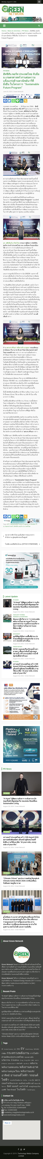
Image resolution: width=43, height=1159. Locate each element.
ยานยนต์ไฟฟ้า (19, 1075)
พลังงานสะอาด (29, 1067)
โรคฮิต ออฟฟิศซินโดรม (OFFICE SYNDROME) (21, 544)
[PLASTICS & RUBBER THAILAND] (21, 684)
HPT (8, 524)
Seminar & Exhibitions (20, 617)
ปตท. (32, 1060)
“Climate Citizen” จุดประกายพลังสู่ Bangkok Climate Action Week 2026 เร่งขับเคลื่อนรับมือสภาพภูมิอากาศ (21, 880)
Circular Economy (8, 1049)
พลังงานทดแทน (10, 1067)
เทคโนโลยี (23, 1086)
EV (22, 1048)
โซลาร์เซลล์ (11, 1090)
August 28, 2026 (18, 612)
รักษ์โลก (25, 1080)
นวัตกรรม (6, 1060)
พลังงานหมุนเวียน (11, 1071)
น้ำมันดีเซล (15, 1060)
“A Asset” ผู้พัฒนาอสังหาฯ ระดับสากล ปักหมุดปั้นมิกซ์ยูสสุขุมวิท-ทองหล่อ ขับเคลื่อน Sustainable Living (26, 605)
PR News (6, 71)
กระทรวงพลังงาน (18, 1053)
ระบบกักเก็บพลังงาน (16, 1080)
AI (2, 1049)
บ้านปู (21, 1060)
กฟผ (4, 1053)
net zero (36, 1049)
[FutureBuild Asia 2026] (21, 520)
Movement (16, 634)
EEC (15, 1049)
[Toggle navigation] (4, 25)
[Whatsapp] (13, 101)
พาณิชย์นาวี (33, 524)
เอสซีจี (4, 1090)
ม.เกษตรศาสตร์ (8, 526)
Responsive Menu (39, 2)
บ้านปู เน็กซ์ (27, 1060)
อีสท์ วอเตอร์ (12, 1086)
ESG (18, 1049)
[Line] (17, 101)
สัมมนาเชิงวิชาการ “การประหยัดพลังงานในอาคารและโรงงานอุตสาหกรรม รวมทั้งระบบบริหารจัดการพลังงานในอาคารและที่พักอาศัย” (26, 623)
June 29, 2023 (7, 91)
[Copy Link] (25, 101)
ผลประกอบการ (12, 1063)
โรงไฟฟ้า (21, 1089)
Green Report (17, 646)
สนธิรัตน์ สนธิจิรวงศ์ (26, 1083)
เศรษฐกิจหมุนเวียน (34, 1086)
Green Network (18, 91)
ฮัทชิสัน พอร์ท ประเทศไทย (22, 526)
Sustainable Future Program (19, 524)
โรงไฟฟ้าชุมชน (31, 1090)
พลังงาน (33, 1063)
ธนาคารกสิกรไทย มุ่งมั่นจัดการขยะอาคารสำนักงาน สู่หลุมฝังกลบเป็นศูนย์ (19, 536)
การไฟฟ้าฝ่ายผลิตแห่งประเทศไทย (20, 1055)
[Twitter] (9, 101)
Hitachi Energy (29, 1049)
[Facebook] (5, 101)
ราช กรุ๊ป (31, 1080)
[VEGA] (21, 18)
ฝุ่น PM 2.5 (26, 1063)
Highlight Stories (19, 615)
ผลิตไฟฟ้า (19, 1063)
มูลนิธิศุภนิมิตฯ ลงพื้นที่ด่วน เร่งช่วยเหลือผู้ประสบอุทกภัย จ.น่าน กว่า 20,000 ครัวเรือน (26, 638)
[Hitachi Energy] (21, 727)
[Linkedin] (21, 101)
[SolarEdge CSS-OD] (21, 553)
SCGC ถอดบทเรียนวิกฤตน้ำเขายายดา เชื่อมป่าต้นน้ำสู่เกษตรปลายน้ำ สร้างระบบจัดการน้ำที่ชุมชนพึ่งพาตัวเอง (25, 652)
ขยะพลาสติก (29, 1057)
